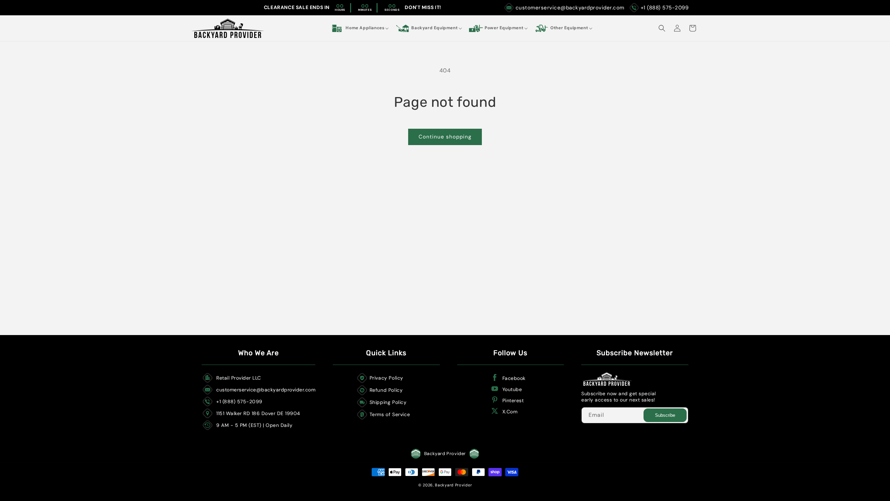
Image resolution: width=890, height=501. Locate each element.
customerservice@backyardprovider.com (570, 7)
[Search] (662, 28)
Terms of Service (390, 414)
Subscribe (665, 415)
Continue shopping (445, 136)
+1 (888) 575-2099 (665, 7)
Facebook (514, 378)
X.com (510, 411)
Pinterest (513, 400)
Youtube (512, 389)
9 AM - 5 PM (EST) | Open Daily (254, 425)
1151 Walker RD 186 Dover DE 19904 (258, 413)
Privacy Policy (386, 378)
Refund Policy (386, 390)
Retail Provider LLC (238, 378)
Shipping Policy (388, 402)
